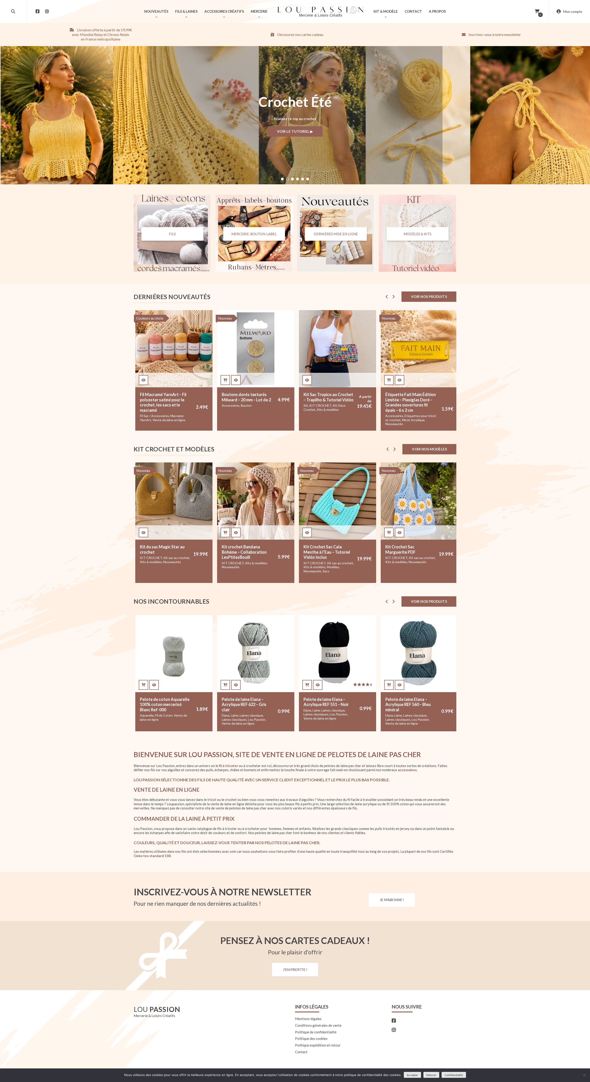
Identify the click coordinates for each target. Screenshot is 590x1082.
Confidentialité (454, 1075)
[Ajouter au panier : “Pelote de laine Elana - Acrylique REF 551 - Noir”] (225, 685)
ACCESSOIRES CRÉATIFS (224, 11)
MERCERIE (259, 11)
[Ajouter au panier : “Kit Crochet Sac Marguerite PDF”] (307, 533)
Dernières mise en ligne (336, 234)
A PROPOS (437, 11)
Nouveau (143, 318)
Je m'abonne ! (392, 900)
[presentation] (387, 296)
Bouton (164, 405)
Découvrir (295, 132)
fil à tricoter (228, 766)
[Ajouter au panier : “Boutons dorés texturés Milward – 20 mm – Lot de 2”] (143, 380)
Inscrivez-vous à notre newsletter (494, 34)
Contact (301, 1052)
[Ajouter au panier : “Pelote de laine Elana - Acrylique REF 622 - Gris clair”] (143, 685)
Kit (224, 405)
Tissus (400, 424)
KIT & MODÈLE (386, 11)
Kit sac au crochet (258, 563)
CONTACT (413, 11)
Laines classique (169, 715)
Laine (152, 715)
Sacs (244, 571)
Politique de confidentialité (315, 1032)
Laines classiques (152, 719)
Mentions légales (308, 1019)
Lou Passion (174, 719)
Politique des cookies (311, 1039)
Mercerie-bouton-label (254, 234)
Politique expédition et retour (318, 1045)
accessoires (407, 770)
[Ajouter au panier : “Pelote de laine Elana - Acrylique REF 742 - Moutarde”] (389, 685)
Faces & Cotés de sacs (401, 563)
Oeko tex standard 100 (152, 856)
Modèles (251, 567)
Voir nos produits (429, 296)
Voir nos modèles (429, 449)
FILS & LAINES (186, 11)
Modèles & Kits (417, 234)
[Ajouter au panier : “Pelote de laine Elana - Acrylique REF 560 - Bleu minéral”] (307, 685)
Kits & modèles (246, 410)
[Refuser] (584, 1075)
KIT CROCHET (238, 405)
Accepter (412, 1075)
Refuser (431, 1075)
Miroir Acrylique (331, 420)
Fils (172, 234)
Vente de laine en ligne (156, 723)
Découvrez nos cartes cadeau (300, 34)
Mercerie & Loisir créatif (402, 416)
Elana (144, 715)
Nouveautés (312, 424)
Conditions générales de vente (318, 1025)
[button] (282, 179)
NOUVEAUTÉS (156, 11)
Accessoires (149, 405)
